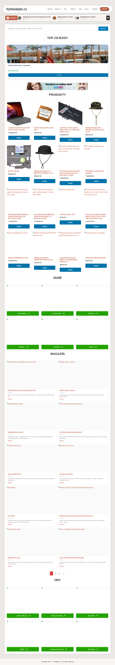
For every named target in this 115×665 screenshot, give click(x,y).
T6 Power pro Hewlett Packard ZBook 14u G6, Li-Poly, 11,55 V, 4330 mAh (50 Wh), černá (95, 216)
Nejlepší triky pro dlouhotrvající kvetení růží (36, 17)
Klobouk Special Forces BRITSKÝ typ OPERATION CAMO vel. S (68, 260)
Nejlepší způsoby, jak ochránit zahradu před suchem (76, 515)
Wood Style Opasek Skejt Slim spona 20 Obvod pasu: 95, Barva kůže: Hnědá (18, 216)
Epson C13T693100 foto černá (18, 257)
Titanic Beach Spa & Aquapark (19, 65)
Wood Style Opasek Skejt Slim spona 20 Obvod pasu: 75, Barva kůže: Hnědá (44, 216)
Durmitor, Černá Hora (66, 474)
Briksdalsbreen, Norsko (88, 17)
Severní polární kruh (14, 474)
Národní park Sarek (14, 557)
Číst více (10, 399)
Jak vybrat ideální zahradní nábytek (70, 432)
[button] (104, 9)
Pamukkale (11, 515)
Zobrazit (59, 75)
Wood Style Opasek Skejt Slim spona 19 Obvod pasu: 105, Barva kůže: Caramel (70, 173)
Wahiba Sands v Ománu (65, 17)
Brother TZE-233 (13, 171)
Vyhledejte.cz (16, 9)
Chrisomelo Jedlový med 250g (95, 257)
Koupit (19, 138)
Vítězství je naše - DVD (67, 214)
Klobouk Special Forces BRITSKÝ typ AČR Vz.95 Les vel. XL (94, 130)
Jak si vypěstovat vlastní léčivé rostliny (71, 557)
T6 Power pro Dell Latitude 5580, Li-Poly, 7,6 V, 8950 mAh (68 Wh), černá (70, 130)
